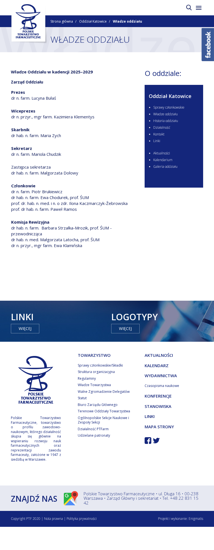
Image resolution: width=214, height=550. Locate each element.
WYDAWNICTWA (161, 375)
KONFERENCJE (158, 396)
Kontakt (158, 134)
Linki (156, 140)
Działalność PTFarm (93, 429)
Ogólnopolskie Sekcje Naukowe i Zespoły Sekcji (103, 420)
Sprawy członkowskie (168, 107)
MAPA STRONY (159, 426)
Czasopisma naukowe (162, 385)
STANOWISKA (158, 406)
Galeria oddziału (165, 166)
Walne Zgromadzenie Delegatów (104, 391)
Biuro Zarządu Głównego (98, 404)
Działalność (161, 127)
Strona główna (61, 21)
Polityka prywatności (82, 518)
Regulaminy (87, 378)
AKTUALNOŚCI (159, 355)
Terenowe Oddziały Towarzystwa (104, 411)
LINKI (150, 416)
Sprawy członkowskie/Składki (100, 365)
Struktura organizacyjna (96, 371)
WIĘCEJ (25, 328)
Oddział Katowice (93, 21)
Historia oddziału (165, 120)
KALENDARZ (157, 365)
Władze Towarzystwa (94, 384)
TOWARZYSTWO (94, 355)
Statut (82, 398)
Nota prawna (53, 518)
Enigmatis (196, 518)
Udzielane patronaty (94, 435)
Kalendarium (162, 159)
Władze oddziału (165, 114)
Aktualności (161, 153)
